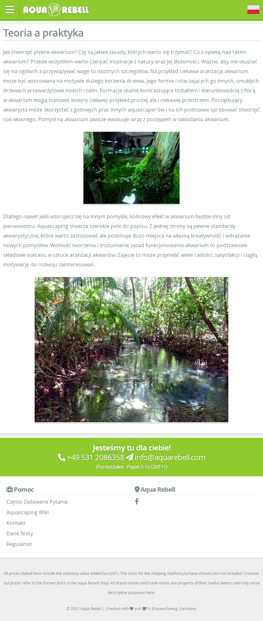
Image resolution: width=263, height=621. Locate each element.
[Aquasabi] (58, 9)
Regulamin (19, 544)
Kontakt (15, 522)
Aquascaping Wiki (27, 512)
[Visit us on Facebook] (138, 501)
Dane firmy (19, 533)
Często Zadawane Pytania (37, 501)
